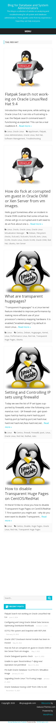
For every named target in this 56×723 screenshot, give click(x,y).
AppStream (33, 131)
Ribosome (45, 703)
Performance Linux (18, 336)
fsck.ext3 (15, 236)
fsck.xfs (32, 236)
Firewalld (35, 432)
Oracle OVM (41, 240)
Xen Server (21, 243)
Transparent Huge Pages (29, 529)
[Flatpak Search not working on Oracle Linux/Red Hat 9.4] (28, 70)
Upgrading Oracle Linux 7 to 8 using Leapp (23, 678)
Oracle (16, 229)
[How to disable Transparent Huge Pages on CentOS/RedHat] (28, 465)
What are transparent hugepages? (24, 299)
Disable (27, 526)
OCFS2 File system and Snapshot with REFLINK (25, 630)
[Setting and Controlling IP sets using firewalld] (28, 368)
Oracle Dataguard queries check (18, 656)
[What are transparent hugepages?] (28, 272)
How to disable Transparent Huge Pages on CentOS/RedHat (27, 493)
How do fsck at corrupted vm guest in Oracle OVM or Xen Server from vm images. (28, 198)
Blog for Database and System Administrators (28, 7)
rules (34, 436)
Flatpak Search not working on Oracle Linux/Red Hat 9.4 (27, 98)
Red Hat (39, 135)
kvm (39, 236)
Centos (20, 332)
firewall (27, 432)
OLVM (7, 240)
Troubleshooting (33, 138)
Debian (32, 233)
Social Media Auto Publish (17, 722)
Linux (9, 131)
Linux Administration (14, 135)
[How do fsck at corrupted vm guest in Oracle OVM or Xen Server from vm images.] (28, 167)
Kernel (45, 332)
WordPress (48, 714)
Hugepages (36, 332)
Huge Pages (37, 526)
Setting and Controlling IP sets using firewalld (28, 395)
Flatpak (42, 131)
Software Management (15, 138)
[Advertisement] (28, 564)
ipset (42, 432)
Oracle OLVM (29, 240)
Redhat (28, 436)
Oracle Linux (18, 131)
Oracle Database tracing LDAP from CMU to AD (25, 687)
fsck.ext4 (24, 236)
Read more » (25, 125)
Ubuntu (12, 243)
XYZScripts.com (42, 722)
